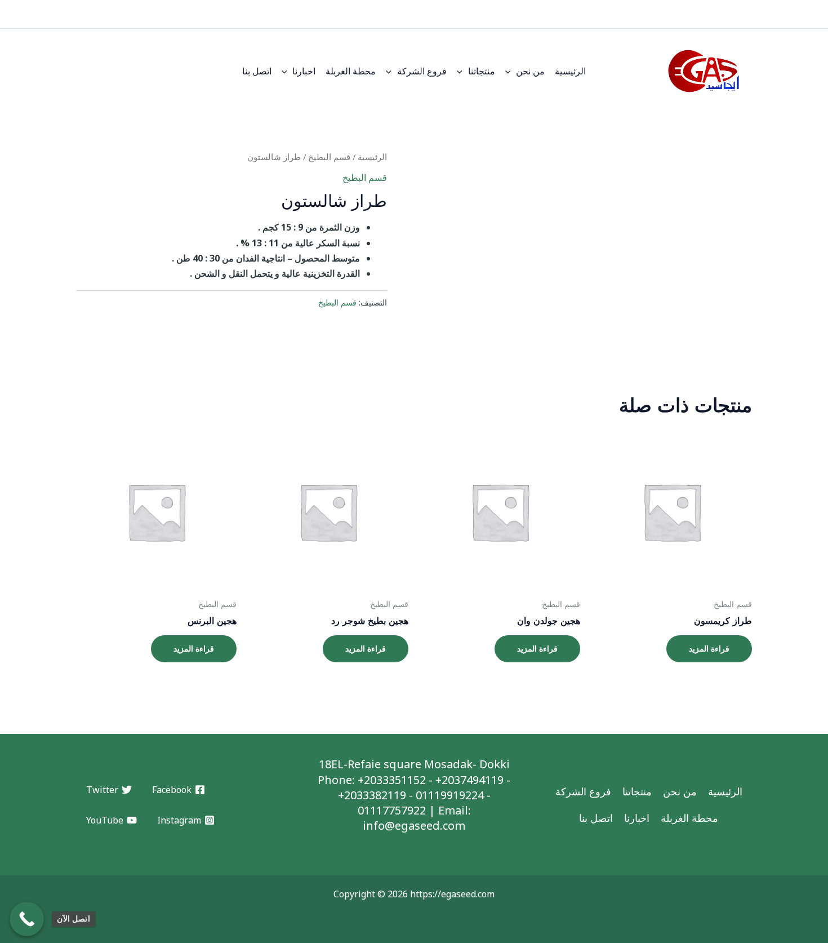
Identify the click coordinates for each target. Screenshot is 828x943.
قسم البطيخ (329, 156)
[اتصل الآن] (27, 919)
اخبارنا (303, 71)
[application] (511, 71)
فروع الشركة (422, 71)
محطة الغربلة (351, 71)
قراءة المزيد (709, 648)
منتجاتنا (481, 71)
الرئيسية (570, 71)
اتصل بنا (256, 71)
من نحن (530, 71)
